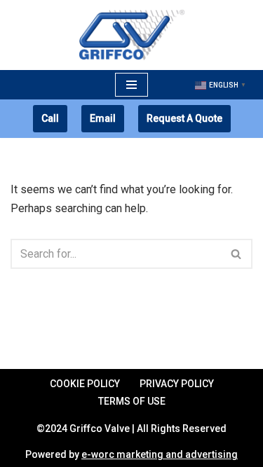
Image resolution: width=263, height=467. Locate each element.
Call (50, 118)
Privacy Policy (177, 383)
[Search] (236, 254)
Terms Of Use (132, 401)
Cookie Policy (85, 383)
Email (103, 118)
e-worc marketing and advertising (159, 454)
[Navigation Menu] (131, 85)
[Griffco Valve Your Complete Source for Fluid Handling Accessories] (131, 35)
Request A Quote (184, 118)
